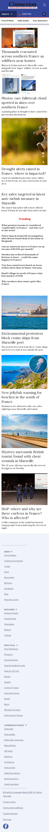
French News (7, 20)
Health (7, 682)
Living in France (11, 687)
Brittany (8, 583)
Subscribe (26, 13)
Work (6, 704)
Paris (6, 572)
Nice (6, 594)
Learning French (11, 693)
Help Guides (23, 20)
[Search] (44, 5)
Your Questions (40, 20)
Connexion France (14, 725)
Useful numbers (11, 784)
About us (8, 756)
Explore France (11, 613)
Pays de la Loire (11, 599)
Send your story (11, 778)
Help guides (9, 734)
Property (8, 654)
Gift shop (8, 751)
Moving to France (12, 709)
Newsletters (10, 745)
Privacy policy (9, 802)
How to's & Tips (11, 671)
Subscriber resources (13, 740)
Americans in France (13, 715)
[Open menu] (8, 14)
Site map (7, 819)
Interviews (9, 624)
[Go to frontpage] (22, 5)
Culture (7, 635)
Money (7, 676)
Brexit (7, 698)
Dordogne (8, 588)
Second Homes (11, 660)
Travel (7, 566)
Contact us (9, 762)
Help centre (9, 767)
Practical (9, 645)
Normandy (9, 577)
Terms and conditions (13, 807)
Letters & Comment (13, 560)
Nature (7, 629)
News (7, 552)
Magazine (9, 609)
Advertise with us (12, 773)
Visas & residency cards (14, 665)
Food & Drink (10, 618)
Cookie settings (10, 813)
